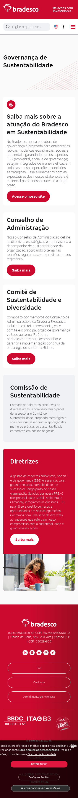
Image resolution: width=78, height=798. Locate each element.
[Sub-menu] (73, 27)
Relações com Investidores (63, 9)
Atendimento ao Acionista (39, 696)
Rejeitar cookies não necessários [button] (40, 788)
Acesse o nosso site (28, 196)
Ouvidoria (39, 682)
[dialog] (39, 769)
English (56, 27)
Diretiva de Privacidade (42, 754)
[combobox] (72, 746)
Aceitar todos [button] (39, 764)
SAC (39, 668)
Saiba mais (21, 270)
